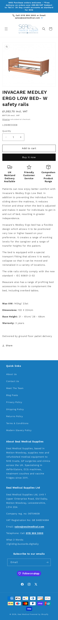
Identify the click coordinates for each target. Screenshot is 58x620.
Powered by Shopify (39, 614)
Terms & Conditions (17, 423)
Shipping (6, 119)
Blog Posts (12, 395)
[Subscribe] (47, 562)
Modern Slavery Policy (19, 430)
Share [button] (9, 345)
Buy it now (29, 157)
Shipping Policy (15, 409)
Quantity (6, 131)
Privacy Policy (14, 402)
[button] (6, 28)
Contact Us (12, 381)
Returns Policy (14, 416)
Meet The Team (15, 388)
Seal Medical (23, 614)
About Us (11, 374)
